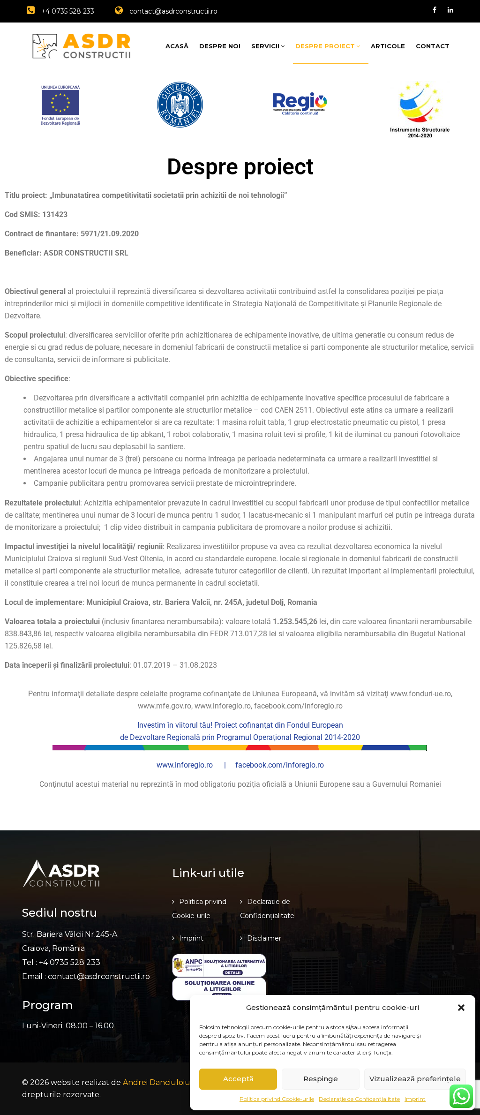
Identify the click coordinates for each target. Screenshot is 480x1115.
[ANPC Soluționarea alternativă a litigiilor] (219, 964)
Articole (388, 46)
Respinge (320, 1078)
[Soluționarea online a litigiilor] (219, 988)
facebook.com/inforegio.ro (279, 765)
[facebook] (434, 10)
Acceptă (238, 1078)
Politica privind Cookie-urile (277, 1098)
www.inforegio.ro (185, 765)
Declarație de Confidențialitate (359, 1098)
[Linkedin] (450, 10)
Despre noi (219, 46)
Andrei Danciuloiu (156, 1082)
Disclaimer (264, 938)
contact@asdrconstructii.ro (173, 11)
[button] (461, 1007)
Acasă (176, 46)
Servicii (265, 46)
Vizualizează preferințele (415, 1078)
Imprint (415, 1098)
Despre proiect (325, 46)
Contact (433, 46)
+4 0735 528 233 (66, 11)
